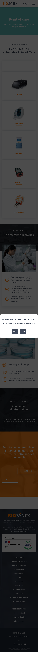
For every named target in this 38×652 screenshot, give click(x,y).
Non (23, 332)
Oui (14, 332)
